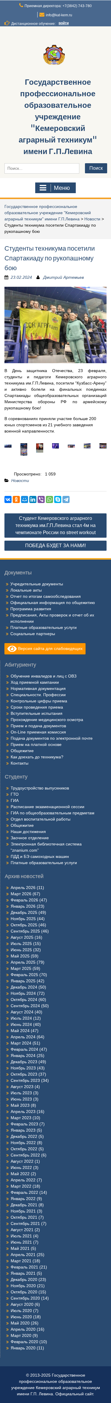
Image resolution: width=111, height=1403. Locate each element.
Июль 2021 (21, 1236)
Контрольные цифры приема (39, 701)
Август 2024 (22, 1012)
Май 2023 (20, 1105)
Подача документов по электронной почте (52, 738)
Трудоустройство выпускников (40, 788)
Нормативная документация (38, 688)
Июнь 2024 (21, 1024)
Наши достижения (28, 831)
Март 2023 (21, 1117)
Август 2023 (22, 1086)
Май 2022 (20, 1173)
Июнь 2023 (21, 1099)
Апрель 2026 (23, 887)
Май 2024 (20, 1030)
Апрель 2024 (23, 1036)
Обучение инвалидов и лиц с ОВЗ (43, 676)
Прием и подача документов (38, 725)
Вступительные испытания (36, 713)
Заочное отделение (30, 837)
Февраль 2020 (24, 1341)
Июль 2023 (21, 1092)
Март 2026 (21, 893)
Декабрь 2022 (24, 1136)
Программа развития (30, 608)
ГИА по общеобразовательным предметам (52, 813)
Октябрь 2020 (24, 1292)
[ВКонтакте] (8, 499)
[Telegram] (66, 499)
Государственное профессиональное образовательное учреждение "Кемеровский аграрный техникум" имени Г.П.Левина (58, 116)
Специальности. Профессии (38, 694)
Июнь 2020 (21, 1316)
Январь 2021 (23, 1273)
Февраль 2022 (24, 1192)
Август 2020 (22, 1304)
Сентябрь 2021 (25, 1223)
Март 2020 (21, 1335)
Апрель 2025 (23, 962)
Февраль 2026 (24, 900)
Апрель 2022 (23, 1180)
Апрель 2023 (23, 1111)
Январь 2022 (23, 1198)
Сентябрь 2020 (25, 1298)
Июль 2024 (21, 1018)
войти (64, 23)
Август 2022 (22, 1161)
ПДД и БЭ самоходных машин (40, 856)
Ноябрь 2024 (23, 993)
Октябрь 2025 (24, 924)
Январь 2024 (23, 1055)
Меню (62, 188)
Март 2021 (21, 1260)
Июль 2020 (21, 1310)
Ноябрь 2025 (23, 918)
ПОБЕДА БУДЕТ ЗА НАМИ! (55, 545)
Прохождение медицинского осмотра (47, 719)
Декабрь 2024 (24, 987)
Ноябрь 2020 (23, 1285)
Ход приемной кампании (35, 682)
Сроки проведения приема (37, 707)
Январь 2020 (23, 1348)
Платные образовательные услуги (43, 627)
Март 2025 (21, 968)
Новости (92, 219)
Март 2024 (21, 1043)
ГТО (15, 794)
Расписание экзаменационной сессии (47, 806)
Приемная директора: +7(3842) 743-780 (58, 6)
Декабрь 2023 (24, 1061)
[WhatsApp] (49, 499)
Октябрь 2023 (24, 1074)
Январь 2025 (23, 980)
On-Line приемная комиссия (38, 732)
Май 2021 (20, 1248)
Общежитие (22, 750)
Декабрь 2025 (24, 912)
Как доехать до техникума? (37, 757)
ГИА (15, 800)
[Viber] (41, 499)
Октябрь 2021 (24, 1217)
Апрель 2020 (23, 1329)
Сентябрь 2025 (25, 931)
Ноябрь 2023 (23, 1068)
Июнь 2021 (21, 1242)
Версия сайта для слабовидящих (50, 648)
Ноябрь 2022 (23, 1142)
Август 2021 (22, 1229)
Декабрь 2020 (24, 1279)
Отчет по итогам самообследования (45, 596)
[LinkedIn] (32, 499)
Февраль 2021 (24, 1267)
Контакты (19, 763)
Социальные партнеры (32, 633)
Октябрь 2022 (24, 1148)
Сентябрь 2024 (25, 1005)
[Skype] (57, 499)
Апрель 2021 (23, 1254)
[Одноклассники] (16, 499)
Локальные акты (26, 590)
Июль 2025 (21, 943)
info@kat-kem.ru (59, 15)
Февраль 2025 (24, 974)
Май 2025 (20, 956)
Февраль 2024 (24, 1049)
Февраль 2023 (24, 1124)
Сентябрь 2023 (25, 1080)
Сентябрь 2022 (25, 1155)
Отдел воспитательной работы (40, 819)
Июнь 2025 (21, 949)
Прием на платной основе (36, 744)
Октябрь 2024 (24, 999)
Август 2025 (22, 937)
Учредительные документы (36, 584)
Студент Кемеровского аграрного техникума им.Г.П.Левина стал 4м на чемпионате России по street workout (55, 525)
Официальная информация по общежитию (52, 602)
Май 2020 (20, 1323)
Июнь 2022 (21, 1167)
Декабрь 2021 (24, 1204)
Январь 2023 (23, 1130)
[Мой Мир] (24, 499)
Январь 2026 (23, 906)
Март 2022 (21, 1186)
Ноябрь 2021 (23, 1211)
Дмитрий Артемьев (63, 277)
